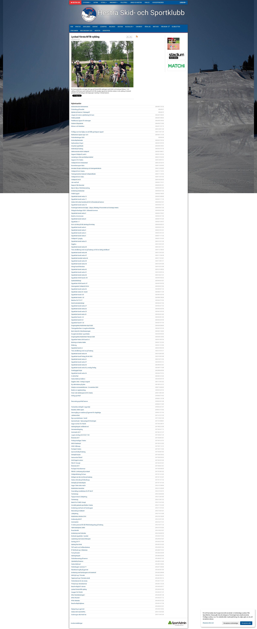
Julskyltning (74, 513)
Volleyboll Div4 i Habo (77, 177)
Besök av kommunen (77, 216)
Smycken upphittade (77, 146)
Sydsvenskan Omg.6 (77, 143)
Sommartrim (74, 522)
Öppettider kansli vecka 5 (78, 230)
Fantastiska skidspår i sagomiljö (80, 407)
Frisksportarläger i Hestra (78, 440)
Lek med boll (75, 182)
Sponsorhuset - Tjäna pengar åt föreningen (83, 421)
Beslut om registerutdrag (78, 390)
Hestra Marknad (76, 564)
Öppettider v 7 (75, 221)
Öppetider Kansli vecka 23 (78, 314)
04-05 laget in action (77, 460)
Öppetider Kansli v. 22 (77, 317)
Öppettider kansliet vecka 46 (79, 258)
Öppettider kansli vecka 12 (79, 196)
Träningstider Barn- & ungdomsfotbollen (83, 328)
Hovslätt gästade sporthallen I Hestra (82, 505)
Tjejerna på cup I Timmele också (80, 578)
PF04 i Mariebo (75, 600)
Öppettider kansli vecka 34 (79, 365)
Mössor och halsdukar (77, 126)
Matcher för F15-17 (76, 300)
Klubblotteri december (77, 488)
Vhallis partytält (75, 118)
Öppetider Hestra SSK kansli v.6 (80, 339)
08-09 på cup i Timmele (78, 575)
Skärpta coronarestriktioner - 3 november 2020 (84, 387)
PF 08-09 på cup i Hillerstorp (79, 550)
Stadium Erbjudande (77, 123)
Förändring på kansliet (77, 109)
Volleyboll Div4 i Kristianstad (79, 162)
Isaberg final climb (76, 544)
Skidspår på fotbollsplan (78, 482)
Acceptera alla (246, 623)
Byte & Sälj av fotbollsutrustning (80, 188)
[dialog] (228, 618)
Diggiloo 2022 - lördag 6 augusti (80, 381)
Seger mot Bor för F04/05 (78, 424)
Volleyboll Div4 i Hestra (78, 171)
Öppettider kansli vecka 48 (79, 252)
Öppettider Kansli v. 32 (77, 297)
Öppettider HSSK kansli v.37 (79, 283)
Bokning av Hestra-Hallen (78, 342)
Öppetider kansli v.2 (77, 348)
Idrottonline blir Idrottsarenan (79, 106)
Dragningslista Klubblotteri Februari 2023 (83, 337)
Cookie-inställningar (76, 623)
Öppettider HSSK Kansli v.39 (79, 278)
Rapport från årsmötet (77, 185)
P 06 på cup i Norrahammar (79, 583)
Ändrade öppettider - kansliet (79, 536)
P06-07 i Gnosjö (75, 463)
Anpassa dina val (208, 623)
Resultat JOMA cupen (77, 409)
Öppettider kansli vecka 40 (79, 275)
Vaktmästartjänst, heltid (78, 527)
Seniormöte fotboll (76, 457)
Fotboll (103, 2)
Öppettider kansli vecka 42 (79, 269)
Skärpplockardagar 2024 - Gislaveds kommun (84, 210)
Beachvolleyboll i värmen (78, 586)
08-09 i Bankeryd (76, 443)
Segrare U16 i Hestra (77, 160)
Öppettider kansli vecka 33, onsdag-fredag (83, 367)
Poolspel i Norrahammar (78, 468)
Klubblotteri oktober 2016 (78, 516)
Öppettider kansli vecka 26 (79, 308)
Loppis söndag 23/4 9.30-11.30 (80, 435)
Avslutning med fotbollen (78, 533)
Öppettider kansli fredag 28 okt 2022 (81, 356)
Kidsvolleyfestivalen (77, 140)
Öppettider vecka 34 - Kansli (79, 292)
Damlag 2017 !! (75, 541)
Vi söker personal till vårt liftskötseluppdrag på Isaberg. (87, 525)
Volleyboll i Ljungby (77, 238)
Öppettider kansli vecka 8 (78, 219)
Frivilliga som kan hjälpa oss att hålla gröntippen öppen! (87, 132)
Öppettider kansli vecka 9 (78, 213)
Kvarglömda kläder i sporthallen (80, 334)
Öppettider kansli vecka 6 (78, 227)
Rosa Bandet (75, 530)
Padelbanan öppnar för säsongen (81, 120)
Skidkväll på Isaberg (77, 148)
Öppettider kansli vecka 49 (79, 247)
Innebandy (113, 2)
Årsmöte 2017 (75, 438)
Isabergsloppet (75, 555)
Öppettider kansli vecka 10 (79, 205)
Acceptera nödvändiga (231, 623)
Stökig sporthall (76, 395)
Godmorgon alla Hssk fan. (79, 614)
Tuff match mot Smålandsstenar (80, 547)
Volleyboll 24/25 (76, 179)
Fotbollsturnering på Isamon (79, 558)
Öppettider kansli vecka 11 (79, 199)
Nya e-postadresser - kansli (79, 418)
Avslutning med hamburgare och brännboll (83, 572)
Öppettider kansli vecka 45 (79, 261)
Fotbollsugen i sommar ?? (78, 567)
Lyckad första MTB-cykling (85, 36)
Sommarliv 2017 (76, 432)
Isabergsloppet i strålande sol (80, 426)
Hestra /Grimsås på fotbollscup (80, 480)
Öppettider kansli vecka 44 (79, 264)
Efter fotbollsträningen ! (78, 595)
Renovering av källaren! (78, 511)
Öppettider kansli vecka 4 (78, 233)
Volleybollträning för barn (78, 474)
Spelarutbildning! (76, 280)
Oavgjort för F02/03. (77, 592)
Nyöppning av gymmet (77, 609)
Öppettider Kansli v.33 (77, 294)
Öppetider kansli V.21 (77, 320)
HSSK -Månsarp (75, 446)
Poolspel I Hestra (76, 449)
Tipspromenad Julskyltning (79, 496)
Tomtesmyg (74, 494)
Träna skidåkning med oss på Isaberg (82, 351)
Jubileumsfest (75, 415)
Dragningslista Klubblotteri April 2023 (82, 325)
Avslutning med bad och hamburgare (82, 508)
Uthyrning (86, 2)
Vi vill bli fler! (74, 376)
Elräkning (74, 345)
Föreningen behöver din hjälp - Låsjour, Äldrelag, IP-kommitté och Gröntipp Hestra (94, 207)
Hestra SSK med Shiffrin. (78, 612)
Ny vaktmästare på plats (78, 384)
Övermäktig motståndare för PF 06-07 (82, 491)
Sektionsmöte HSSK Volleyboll (80, 151)
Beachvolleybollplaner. (77, 603)
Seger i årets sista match (78, 485)
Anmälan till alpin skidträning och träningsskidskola (86, 168)
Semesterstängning (77, 429)
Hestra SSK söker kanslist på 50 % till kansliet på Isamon (87, 202)
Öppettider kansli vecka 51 (79, 241)
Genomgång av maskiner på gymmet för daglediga (86, 412)
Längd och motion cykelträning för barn (82, 115)
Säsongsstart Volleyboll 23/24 (80, 286)
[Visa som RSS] (137, 37)
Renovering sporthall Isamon (79, 401)
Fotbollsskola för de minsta (79, 581)
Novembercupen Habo (77, 165)
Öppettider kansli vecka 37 (79, 362)
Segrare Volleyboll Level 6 (78, 154)
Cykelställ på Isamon (77, 561)
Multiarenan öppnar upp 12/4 (79, 134)
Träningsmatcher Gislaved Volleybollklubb (83, 174)
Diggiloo (73, 244)
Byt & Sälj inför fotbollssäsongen (80, 331)
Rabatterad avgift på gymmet (79, 569)
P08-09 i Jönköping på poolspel (80, 471)
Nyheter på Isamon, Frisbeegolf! (80, 112)
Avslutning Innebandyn (77, 191)
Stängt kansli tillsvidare (78, 266)
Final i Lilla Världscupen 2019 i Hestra (82, 393)
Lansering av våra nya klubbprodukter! (82, 157)
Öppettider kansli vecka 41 (79, 272)
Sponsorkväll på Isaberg (78, 452)
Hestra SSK (76, 2)
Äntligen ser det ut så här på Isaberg (81, 477)
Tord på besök (75, 553)
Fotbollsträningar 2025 (77, 137)
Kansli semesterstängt (77, 303)
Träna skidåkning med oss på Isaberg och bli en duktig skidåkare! (90, 249)
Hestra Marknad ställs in (78, 379)
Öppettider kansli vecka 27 (79, 306)
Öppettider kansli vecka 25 (79, 311)
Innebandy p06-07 (76, 519)
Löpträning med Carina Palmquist (80, 539)
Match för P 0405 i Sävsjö (78, 502)
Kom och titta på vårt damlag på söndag (83, 224)
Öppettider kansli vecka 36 (79, 289)
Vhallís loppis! (75, 193)
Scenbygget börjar (76, 370)
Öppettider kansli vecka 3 (78, 235)
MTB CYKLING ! (75, 598)
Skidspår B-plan (76, 454)
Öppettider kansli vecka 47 (79, 255)
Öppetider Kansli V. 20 (77, 322)
